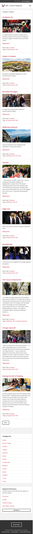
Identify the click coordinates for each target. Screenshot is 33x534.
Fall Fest (5, 163)
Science (4, 469)
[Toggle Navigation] (30, 6)
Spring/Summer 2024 (12, 369)
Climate (4, 499)
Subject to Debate (9, 56)
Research (5, 465)
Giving (4, 456)
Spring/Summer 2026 (12, 49)
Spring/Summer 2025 (12, 237)
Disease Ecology (7, 503)
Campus (4, 450)
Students (12, 48)
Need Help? (16, 524)
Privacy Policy (5, 532)
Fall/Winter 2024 (10, 321)
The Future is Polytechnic (11, 280)
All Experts (16, 510)
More (5, 422)
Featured (5, 453)
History (4, 459)
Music (19, 156)
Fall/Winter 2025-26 (11, 156)
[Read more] (5, 43)
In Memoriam (6, 462)
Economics (5, 496)
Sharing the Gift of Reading (12, 376)
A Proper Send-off (8, 328)
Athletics (4, 446)
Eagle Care (6, 209)
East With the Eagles (10, 92)
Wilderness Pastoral (9, 127)
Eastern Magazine (16, 5)
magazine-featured (21, 321)
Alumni (4, 440)
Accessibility (14, 532)
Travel (4, 478)
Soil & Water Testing (8, 506)
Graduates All (7, 17)
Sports (4, 472)
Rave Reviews (7, 244)
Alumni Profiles (6, 443)
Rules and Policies (25, 532)
